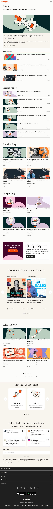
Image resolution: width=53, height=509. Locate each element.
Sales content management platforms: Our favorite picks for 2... (32, 115)
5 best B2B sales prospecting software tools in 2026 (29, 107)
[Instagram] (21, 488)
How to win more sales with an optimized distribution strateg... (37, 361)
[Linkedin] (31, 488)
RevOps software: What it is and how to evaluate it (29, 91)
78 (32, 376)
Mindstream (34, 440)
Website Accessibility (33, 505)
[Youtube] (24, 488)
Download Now (12, 250)
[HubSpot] (26, 500)
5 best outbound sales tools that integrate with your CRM (38, 209)
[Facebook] (17, 488)
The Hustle (9, 431)
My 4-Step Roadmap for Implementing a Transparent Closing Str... (32, 75)
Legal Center (8, 505)
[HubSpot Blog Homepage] (4, 2)
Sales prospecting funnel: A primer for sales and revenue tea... (14, 230)
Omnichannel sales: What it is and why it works (28, 123)
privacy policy (11, 462)
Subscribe (26, 456)
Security (24, 505)
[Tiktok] (37, 488)
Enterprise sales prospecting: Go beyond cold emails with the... (38, 230)
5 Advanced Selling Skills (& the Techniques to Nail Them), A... (31, 65)
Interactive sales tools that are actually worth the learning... (38, 340)
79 (34, 376)
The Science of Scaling (12, 440)
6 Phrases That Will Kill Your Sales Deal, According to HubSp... (31, 54)
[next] (47, 399)
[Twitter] (27, 488)
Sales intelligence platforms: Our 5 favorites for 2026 (29, 99)
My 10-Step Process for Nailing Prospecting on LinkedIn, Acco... (38, 181)
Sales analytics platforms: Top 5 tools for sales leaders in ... (31, 131)
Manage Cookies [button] (44, 505)
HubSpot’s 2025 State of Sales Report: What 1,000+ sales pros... (13, 361)
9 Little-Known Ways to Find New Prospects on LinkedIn (14, 181)
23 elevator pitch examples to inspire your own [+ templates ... (23, 37)
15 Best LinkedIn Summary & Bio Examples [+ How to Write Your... (37, 160)
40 (28, 376)
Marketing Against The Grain (37, 432)
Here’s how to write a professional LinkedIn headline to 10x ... (13, 160)
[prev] (5, 399)
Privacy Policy (16, 505)
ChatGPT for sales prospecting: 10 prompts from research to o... (14, 209)
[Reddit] (34, 488)
